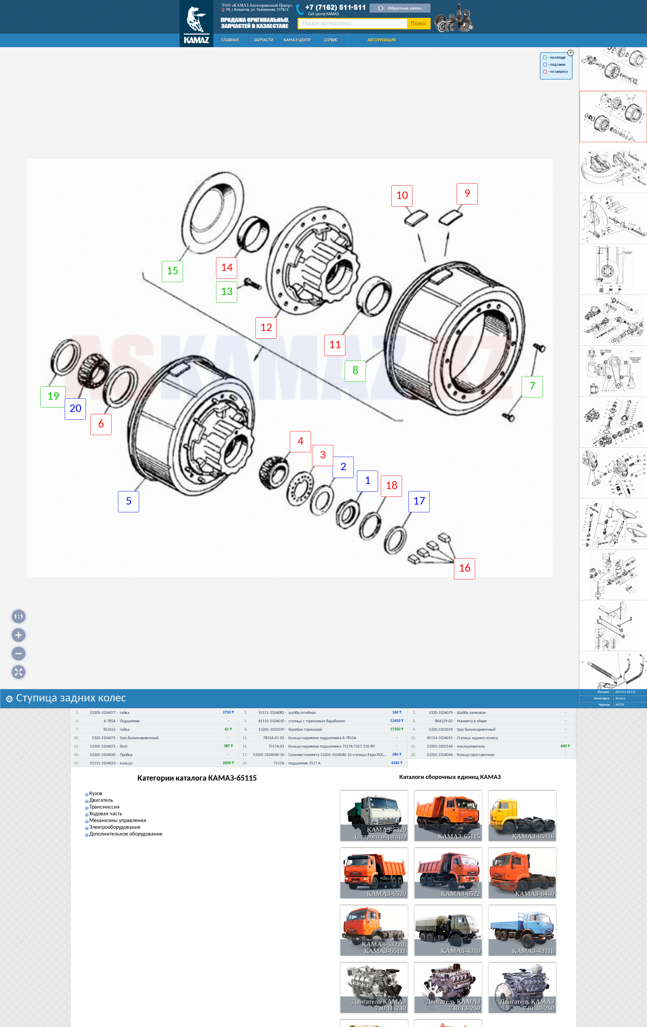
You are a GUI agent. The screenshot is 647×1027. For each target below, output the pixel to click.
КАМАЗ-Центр (297, 40)
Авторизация (382, 40)
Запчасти (263, 40)
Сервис (331, 40)
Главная (230, 40)
